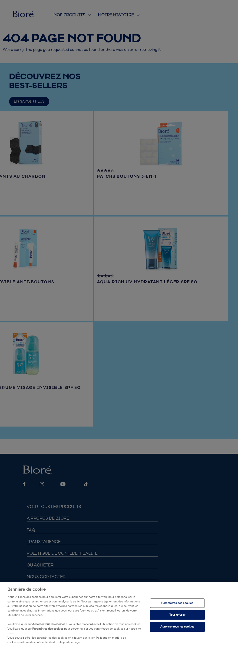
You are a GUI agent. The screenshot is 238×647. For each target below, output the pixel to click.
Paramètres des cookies (177, 603)
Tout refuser (177, 614)
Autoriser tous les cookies (177, 626)
